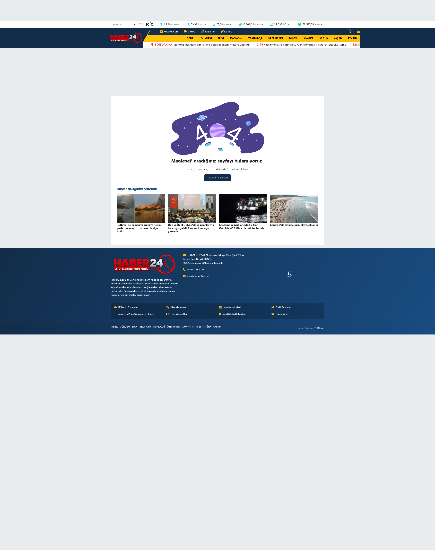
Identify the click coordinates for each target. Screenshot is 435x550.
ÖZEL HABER (275, 38)
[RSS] (289, 274)
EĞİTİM (352, 38)
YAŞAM (338, 38)
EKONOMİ (236, 38)
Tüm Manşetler (178, 314)
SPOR (221, 38)
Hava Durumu (178, 307)
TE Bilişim (319, 328)
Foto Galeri (171, 31)
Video (191, 31)
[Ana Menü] (357, 31)
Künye (228, 31)
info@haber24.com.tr (199, 276)
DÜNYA (293, 38)
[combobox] (124, 24)
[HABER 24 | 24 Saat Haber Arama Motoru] (126, 37)
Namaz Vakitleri (232, 307)
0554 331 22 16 (196, 269)
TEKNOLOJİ (255, 38)
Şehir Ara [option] (117, 24)
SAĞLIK (323, 38)
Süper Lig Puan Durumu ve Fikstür (136, 314)
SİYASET (308, 38)
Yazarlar (210, 31)
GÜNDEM (206, 38)
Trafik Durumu (283, 307)
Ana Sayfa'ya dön (218, 177)
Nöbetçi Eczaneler (128, 307)
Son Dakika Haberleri (234, 314)
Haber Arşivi (282, 314)
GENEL (191, 38)
